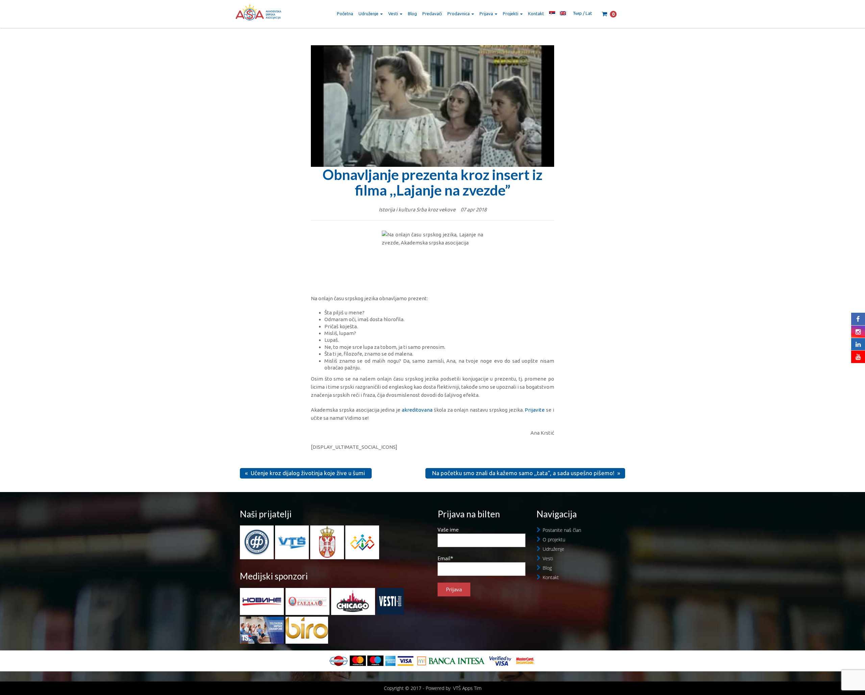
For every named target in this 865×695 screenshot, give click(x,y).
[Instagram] (858, 331)
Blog (412, 13)
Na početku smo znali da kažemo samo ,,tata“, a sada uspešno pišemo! (523, 473)
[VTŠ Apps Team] (362, 542)
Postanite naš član (562, 530)
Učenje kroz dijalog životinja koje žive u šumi (308, 473)
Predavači (432, 13)
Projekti (511, 13)
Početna (345, 13)
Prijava (486, 13)
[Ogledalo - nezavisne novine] (307, 601)
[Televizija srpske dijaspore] (262, 630)
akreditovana (417, 410)
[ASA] (258, 13)
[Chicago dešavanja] (353, 601)
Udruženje (369, 13)
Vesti (393, 13)
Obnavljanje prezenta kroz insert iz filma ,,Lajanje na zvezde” (432, 182)
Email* (445, 558)
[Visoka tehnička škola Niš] (292, 542)
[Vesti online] (390, 601)
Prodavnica (459, 13)
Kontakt (536, 13)
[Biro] (307, 630)
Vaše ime (448, 529)
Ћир (577, 13)
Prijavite (535, 410)
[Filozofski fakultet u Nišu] (257, 542)
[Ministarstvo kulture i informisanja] (327, 542)
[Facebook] (858, 318)
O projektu (554, 539)
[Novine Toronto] (262, 601)
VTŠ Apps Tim (467, 688)
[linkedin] (858, 344)
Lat (589, 13)
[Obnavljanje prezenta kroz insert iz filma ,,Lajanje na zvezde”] (432, 113)
